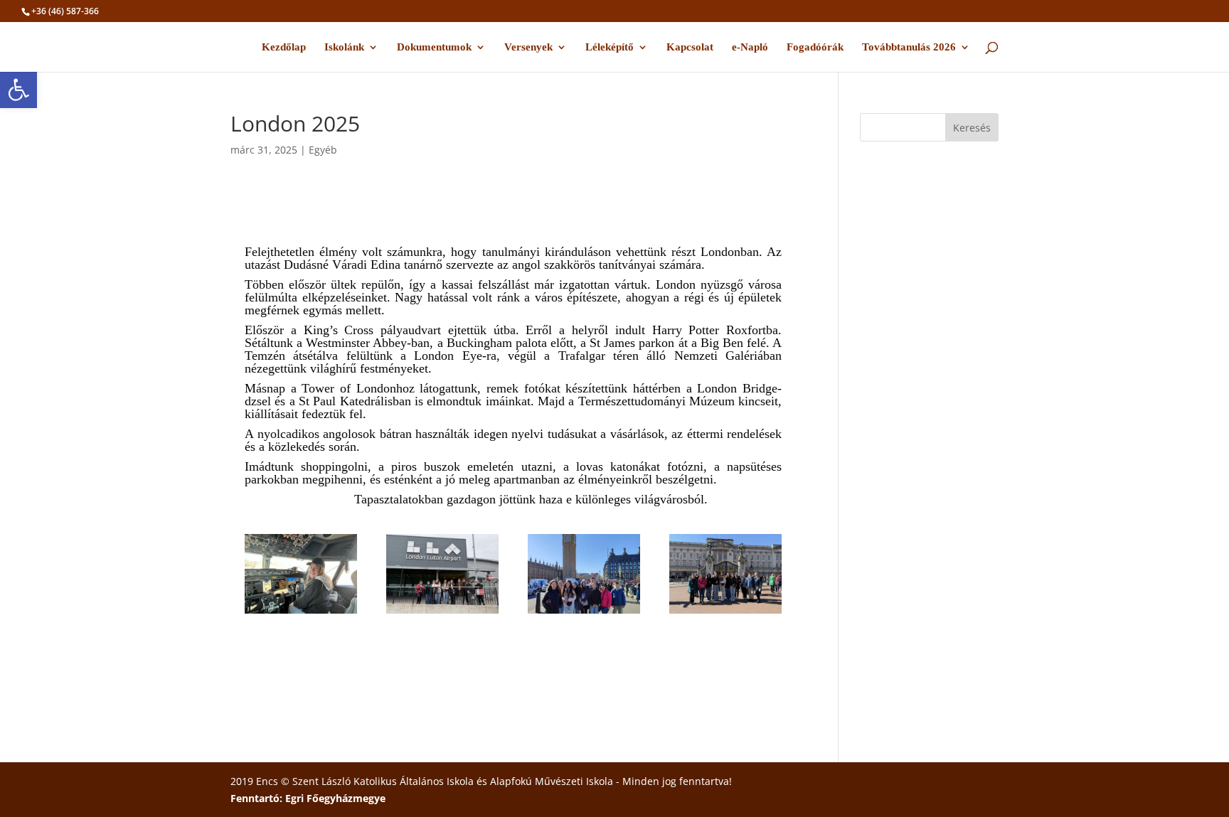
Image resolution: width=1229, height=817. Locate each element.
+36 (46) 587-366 (65, 11)
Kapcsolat (689, 47)
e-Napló (750, 47)
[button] (18, 89)
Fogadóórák (815, 47)
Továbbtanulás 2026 (909, 47)
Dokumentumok (434, 47)
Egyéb (323, 149)
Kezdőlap (284, 47)
